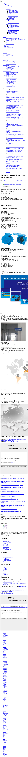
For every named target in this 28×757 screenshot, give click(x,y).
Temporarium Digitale (12, 10)
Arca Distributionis (12, 32)
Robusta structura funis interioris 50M (13, 151)
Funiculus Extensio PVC (13, 21)
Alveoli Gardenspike (12, 33)
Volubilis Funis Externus (13, 27)
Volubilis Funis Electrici (5, 590)
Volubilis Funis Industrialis (13, 26)
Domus (4, 3)
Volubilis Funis (9, 24)
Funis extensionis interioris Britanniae (11, 511)
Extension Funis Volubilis (21, 589)
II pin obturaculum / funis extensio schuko (14, 135)
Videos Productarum (10, 44)
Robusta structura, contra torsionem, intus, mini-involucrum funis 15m (14, 157)
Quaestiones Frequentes (8, 47)
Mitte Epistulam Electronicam (7, 593)
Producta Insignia (23, 586)
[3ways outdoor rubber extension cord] (12, 478)
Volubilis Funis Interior (13, 25)
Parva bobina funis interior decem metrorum (15, 144)
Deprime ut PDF (20, 202)
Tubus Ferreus (9, 35)
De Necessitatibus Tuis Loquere (7, 535)
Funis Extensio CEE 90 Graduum (13, 115)
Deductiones (5, 556)
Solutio (4, 37)
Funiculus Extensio (10, 19)
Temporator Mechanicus (13, 12)
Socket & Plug (9, 13)
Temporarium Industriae (13, 11)
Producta (5, 7)
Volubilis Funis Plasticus (16, 590)
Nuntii (4, 45)
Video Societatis (9, 42)
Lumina (4, 543)
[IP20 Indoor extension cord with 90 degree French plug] (14, 502)
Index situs (3, 587)
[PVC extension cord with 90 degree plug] (12, 485)
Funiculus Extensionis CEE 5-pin (12, 112)
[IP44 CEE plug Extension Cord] (10, 491)
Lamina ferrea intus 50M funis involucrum (14, 148)
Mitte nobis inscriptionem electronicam (8, 202)
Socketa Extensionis (12, 31)
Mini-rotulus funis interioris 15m (12, 166)
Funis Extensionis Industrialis (14, 20)
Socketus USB (11, 18)
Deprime (7, 5)
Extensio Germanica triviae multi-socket (14, 118)
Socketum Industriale (12, 17)
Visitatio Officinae (7, 554)
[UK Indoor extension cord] (9, 509)
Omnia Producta (8, 591)
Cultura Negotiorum (10, 6)
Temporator (8, 9)
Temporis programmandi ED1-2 (12, 38)
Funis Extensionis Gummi (13, 23)
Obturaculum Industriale (13, 16)
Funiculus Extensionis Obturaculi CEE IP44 (15, 97)
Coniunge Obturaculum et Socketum (15, 14)
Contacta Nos (6, 46)
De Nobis (5, 4)
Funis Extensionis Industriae (11, 92)
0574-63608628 (7, 582)
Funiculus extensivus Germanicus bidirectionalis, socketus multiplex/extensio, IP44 (15, 125)
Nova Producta (9, 28)
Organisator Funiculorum (13, 30)
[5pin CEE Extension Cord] (8, 496)
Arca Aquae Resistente (13, 34)
